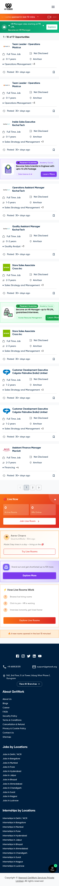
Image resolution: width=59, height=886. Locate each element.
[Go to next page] (38, 487)
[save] (54, 72)
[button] (29, 17)
